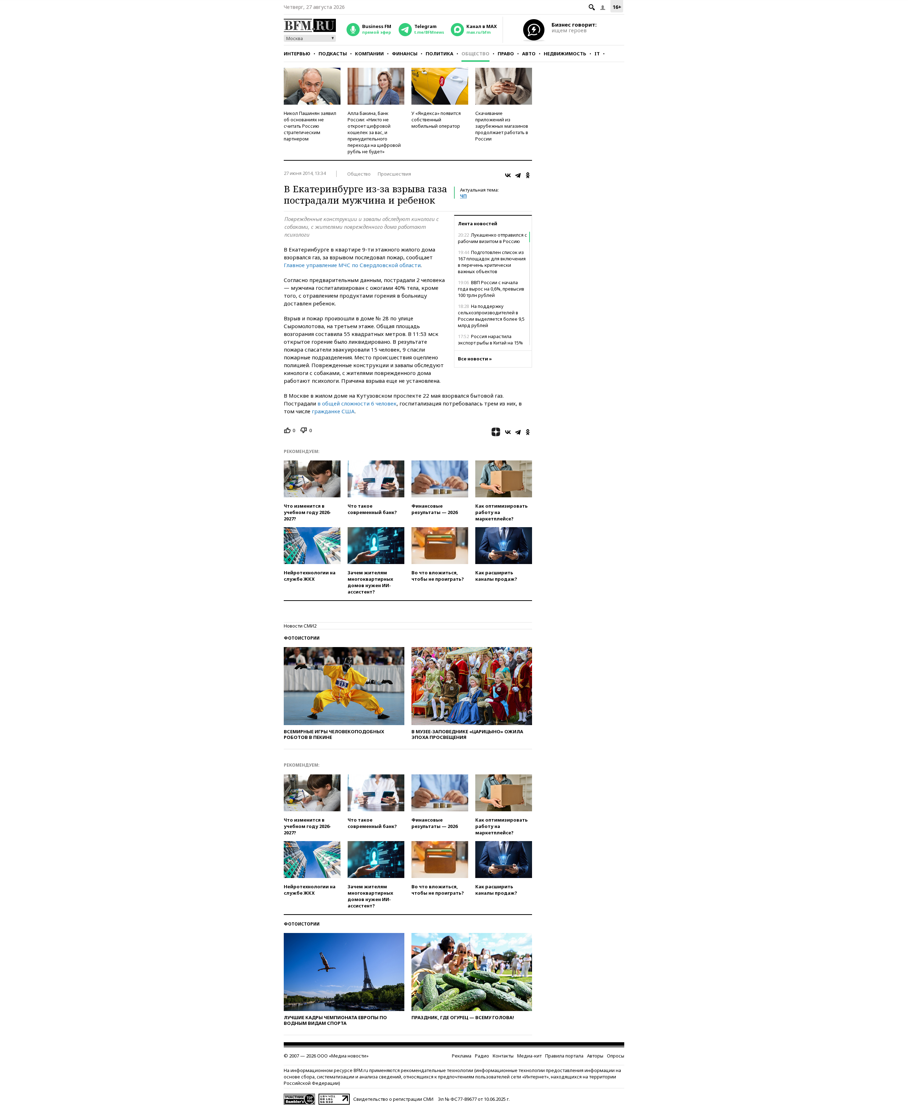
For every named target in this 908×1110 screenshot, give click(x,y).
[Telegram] (518, 175)
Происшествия (394, 174)
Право (506, 53)
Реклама (461, 1056)
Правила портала (564, 1056)
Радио (482, 1056)
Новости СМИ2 (300, 626)
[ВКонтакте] (508, 175)
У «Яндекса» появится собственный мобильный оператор (436, 119)
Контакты (503, 1056)
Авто (529, 53)
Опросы (615, 1056)
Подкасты (333, 53)
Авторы (595, 1056)
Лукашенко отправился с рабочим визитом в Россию (492, 238)
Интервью (297, 53)
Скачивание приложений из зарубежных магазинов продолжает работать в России (501, 126)
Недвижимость (565, 53)
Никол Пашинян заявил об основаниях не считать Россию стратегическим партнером (310, 126)
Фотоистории (302, 638)
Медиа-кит (529, 1056)
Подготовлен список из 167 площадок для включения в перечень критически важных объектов (492, 262)
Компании (369, 53)
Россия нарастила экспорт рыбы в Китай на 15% (490, 339)
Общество (475, 53)
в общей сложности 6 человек (357, 403)
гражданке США (332, 411)
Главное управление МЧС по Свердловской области (352, 265)
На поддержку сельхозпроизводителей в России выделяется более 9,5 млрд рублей (491, 315)
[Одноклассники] (528, 175)
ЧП (463, 196)
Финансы (404, 53)
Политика (439, 53)
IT (597, 53)
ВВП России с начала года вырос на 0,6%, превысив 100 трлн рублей (491, 288)
